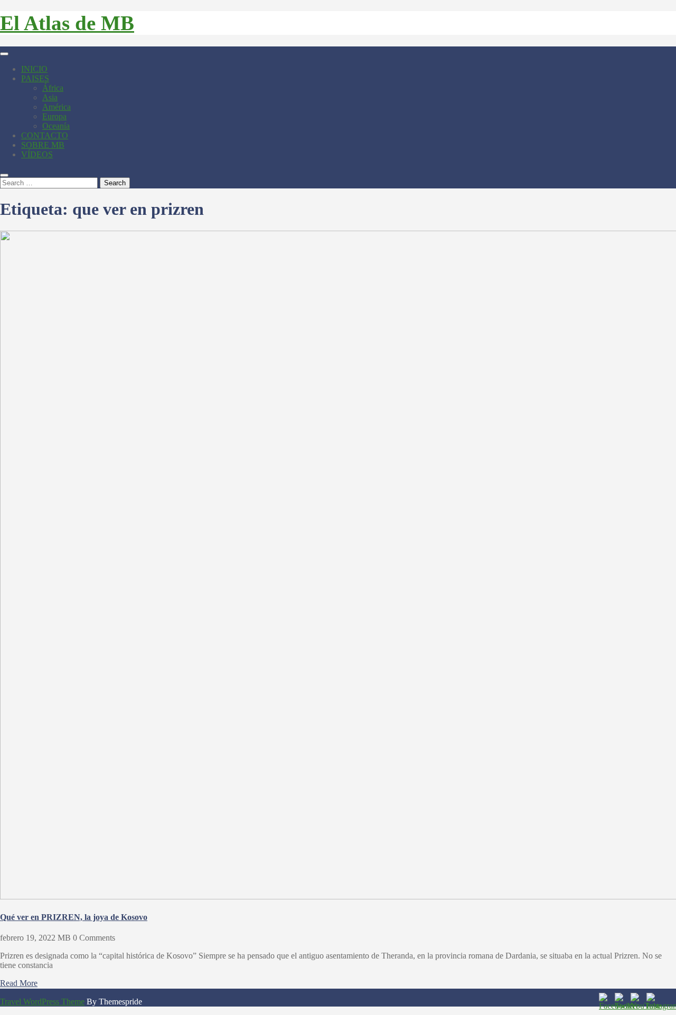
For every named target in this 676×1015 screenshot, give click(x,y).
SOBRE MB (42, 144)
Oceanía (56, 125)
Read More (18, 983)
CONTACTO (44, 135)
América (56, 106)
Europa (54, 116)
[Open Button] (4, 53)
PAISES (35, 78)
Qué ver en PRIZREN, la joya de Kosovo (73, 917)
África (52, 87)
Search (115, 183)
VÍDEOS (37, 154)
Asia (50, 97)
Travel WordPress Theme (42, 1001)
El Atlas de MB (67, 23)
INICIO (34, 68)
